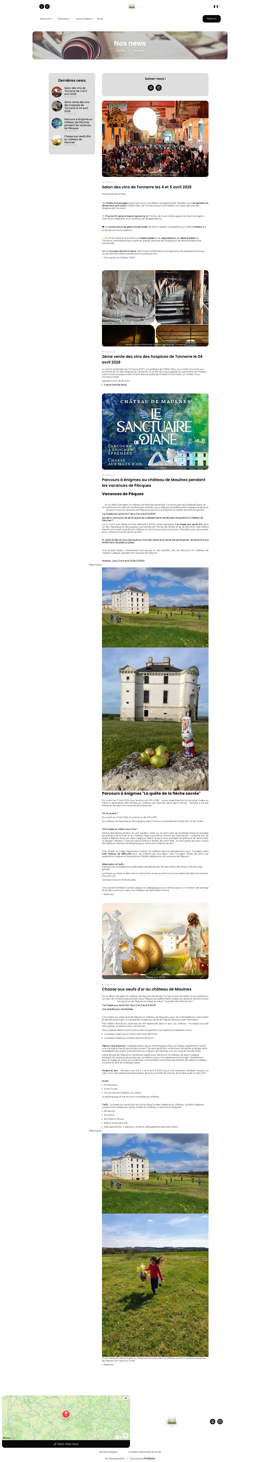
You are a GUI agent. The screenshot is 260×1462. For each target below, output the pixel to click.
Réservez (109, 894)
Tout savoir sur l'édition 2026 (119, 257)
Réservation (95, 564)
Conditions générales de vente (144, 1452)
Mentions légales (108, 1452)
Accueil (120, 51)
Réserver (212, 18)
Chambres (63, 19)
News (100, 19)
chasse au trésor (135, 1358)
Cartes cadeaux (84, 19)
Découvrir (45, 19)
